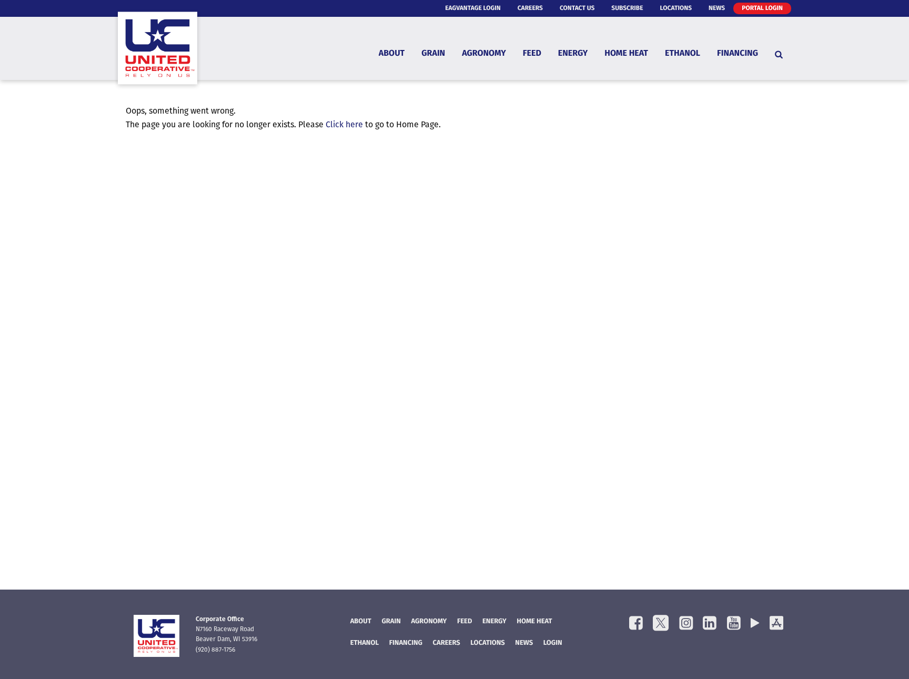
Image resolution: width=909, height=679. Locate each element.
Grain (433, 54)
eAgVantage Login (473, 8)
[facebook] (636, 624)
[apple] (776, 624)
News (717, 8)
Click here (344, 125)
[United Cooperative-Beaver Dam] (157, 54)
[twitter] (661, 624)
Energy (573, 54)
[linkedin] (709, 624)
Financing (737, 54)
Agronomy (484, 54)
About (392, 54)
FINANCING (405, 643)
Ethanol (682, 54)
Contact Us (577, 8)
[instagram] (686, 624)
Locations (676, 8)
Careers (530, 8)
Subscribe (627, 8)
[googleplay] (755, 624)
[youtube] (734, 624)
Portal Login (762, 8)
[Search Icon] (779, 54)
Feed (532, 54)
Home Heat (626, 54)
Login (552, 643)
